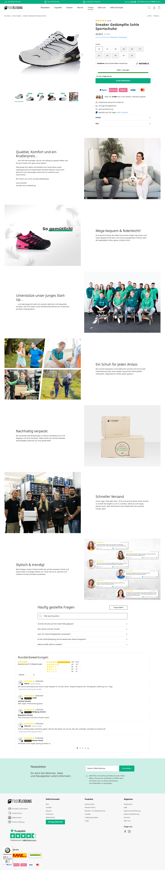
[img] (29, 681)
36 (99, 49)
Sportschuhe (89, 804)
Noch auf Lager (123, 70)
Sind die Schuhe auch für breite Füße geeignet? (56, 624)
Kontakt (49, 808)
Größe (98, 44)
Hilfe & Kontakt (116, 8)
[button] (101, 21)
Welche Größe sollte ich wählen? (50, 644)
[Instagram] (129, 831)
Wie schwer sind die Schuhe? (49, 629)
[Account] (154, 7)
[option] (49, 54)
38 (115, 49)
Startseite (7, 16)
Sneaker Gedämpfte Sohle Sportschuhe (34, 16)
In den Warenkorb (123, 81)
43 (107, 56)
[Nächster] (82, 54)
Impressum (128, 804)
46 (132, 56)
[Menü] (11, 847)
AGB (125, 808)
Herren (80, 8)
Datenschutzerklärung (132, 811)
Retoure (49, 811)
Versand (114, 37)
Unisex (90, 8)
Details (98, 118)
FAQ (97, 124)
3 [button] (82, 748)
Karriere (127, 818)
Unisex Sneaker (16, 16)
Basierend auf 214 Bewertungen (30, 664)
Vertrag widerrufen (55, 822)
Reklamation (50, 818)
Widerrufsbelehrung (131, 814)
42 (99, 56)
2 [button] (80, 748)
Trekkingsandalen (91, 818)
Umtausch (123, 37)
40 (132, 49)
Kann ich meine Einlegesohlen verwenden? (54, 634)
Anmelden (126, 768)
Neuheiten (45, 8)
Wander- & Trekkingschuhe (95, 811)
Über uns (102, 8)
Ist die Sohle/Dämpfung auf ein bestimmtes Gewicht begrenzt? (62, 639)
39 (124, 49)
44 (115, 56)
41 (140, 49)
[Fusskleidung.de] (13, 8)
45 (124, 56)
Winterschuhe (90, 808)
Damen (69, 8)
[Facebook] (125, 831)
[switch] (7, 861)
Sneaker (88, 814)
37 (107, 49)
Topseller (58, 8)
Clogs (87, 821)
